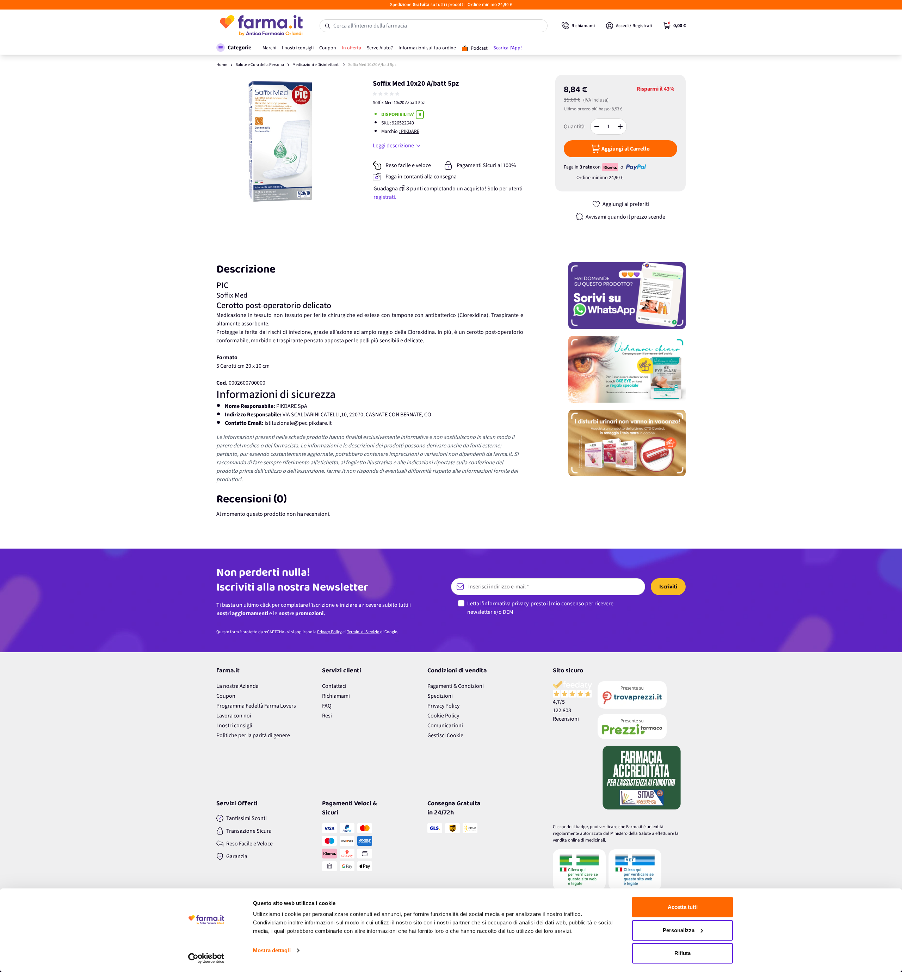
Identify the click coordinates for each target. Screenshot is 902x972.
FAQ (327, 706)
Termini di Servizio (363, 632)
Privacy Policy (329, 632)
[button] (233, 47)
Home (221, 65)
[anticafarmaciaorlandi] (642, 695)
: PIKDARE (409, 131)
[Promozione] (627, 295)
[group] (387, 94)
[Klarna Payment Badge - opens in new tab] (610, 167)
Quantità (574, 126)
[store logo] (260, 25)
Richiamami (336, 696)
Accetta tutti (683, 907)
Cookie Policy (443, 716)
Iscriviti (668, 587)
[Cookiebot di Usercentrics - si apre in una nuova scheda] (206, 958)
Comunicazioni (445, 725)
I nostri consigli (234, 725)
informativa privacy (505, 603)
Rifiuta (682, 953)
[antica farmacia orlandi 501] (642, 726)
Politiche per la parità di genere (253, 735)
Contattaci (334, 686)
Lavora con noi (233, 716)
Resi (327, 716)
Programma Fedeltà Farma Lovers (256, 706)
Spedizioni (440, 696)
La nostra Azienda (237, 686)
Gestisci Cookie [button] (445, 735)
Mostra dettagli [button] (272, 950)
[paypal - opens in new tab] (636, 167)
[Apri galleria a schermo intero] (282, 140)
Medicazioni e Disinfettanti (316, 65)
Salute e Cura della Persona (260, 65)
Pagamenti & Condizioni (455, 686)
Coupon (225, 696)
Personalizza (678, 930)
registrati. (384, 197)
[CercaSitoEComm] (579, 869)
